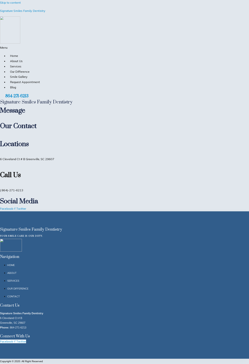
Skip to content (10, 2)
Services (15, 66)
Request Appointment (25, 82)
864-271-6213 (16, 96)
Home (14, 56)
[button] (84, 47)
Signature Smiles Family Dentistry (22, 11)
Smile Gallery (19, 77)
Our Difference (20, 71)
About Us (16, 61)
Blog (13, 87)
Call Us (10, 174)
